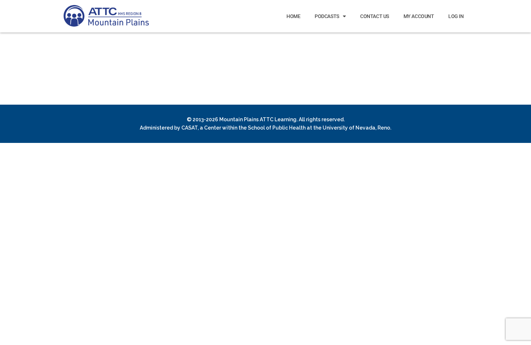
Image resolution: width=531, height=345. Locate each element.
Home (293, 16)
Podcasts (327, 16)
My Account (418, 16)
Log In (455, 16)
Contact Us (374, 16)
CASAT (189, 128)
